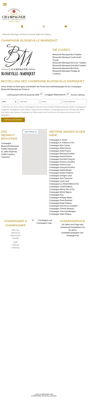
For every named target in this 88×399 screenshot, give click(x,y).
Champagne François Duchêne (62, 167)
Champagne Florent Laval (59, 165)
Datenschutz (15, 235)
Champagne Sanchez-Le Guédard (63, 206)
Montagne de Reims (19, 34)
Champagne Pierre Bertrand (60, 200)
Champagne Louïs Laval (59, 181)
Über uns (15, 230)
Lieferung (15, 248)
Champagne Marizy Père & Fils (62, 189)
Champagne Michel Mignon (60, 192)
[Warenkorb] (65, 26)
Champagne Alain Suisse (59, 145)
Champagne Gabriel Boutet (60, 170)
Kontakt (15, 238)
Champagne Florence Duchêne (62, 162)
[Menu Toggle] (4, 4)
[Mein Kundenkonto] (22, 26)
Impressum (15, 233)
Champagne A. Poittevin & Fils (61, 143)
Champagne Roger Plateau (60, 203)
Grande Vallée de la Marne (40, 34)
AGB (15, 242)
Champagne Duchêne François (62, 159)
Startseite (6, 34)
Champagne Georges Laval (60, 176)
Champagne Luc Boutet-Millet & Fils (64, 184)
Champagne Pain (56, 195)
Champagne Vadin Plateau (60, 214)
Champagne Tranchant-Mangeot (62, 211)
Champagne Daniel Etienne (60, 156)
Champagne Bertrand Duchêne (62, 154)
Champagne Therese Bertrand (61, 209)
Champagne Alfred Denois (60, 148)
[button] (44, 26)
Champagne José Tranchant (60, 178)
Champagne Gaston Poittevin (61, 173)
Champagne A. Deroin (58, 140)
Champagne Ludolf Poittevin (60, 187)
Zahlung (15, 245)
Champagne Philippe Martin (60, 198)
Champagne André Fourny (60, 151)
